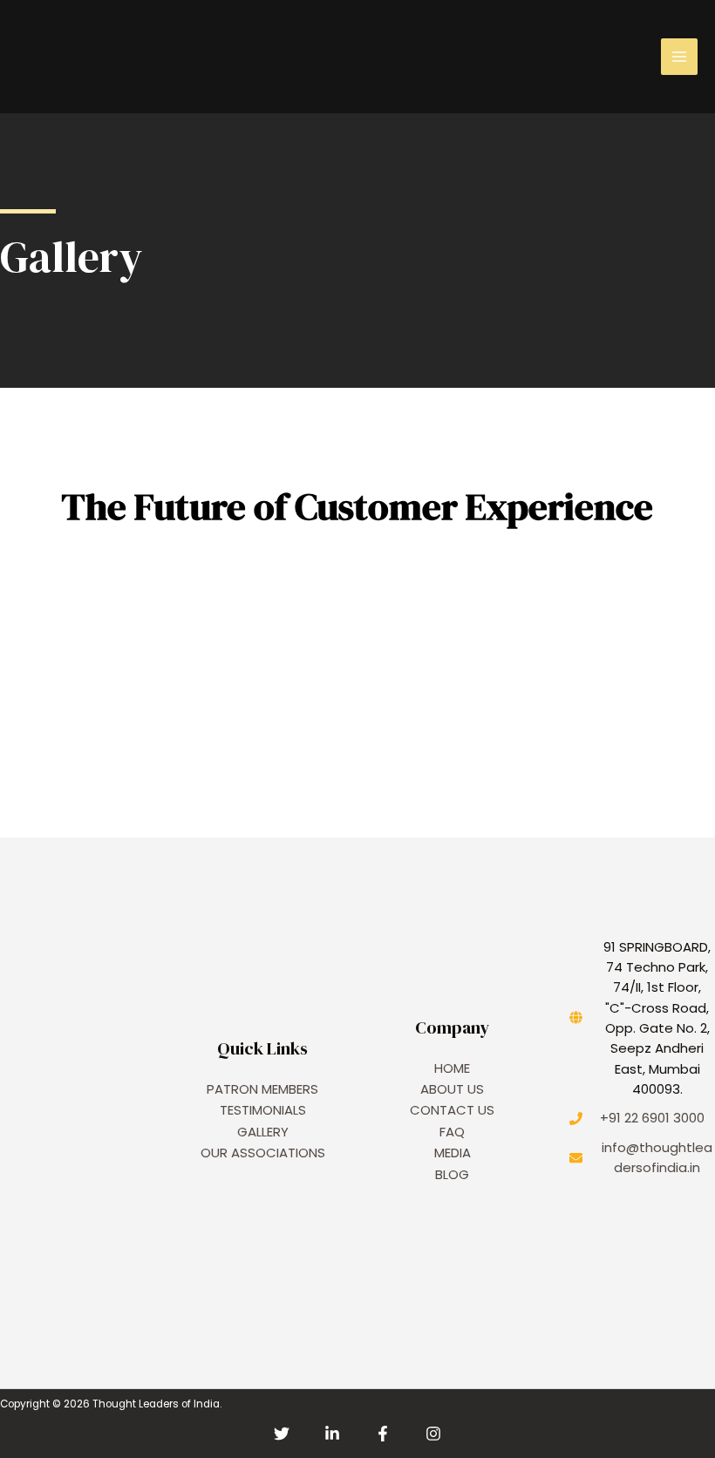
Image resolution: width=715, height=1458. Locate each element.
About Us (452, 1089)
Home (452, 1068)
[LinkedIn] (332, 1433)
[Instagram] (433, 1433)
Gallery (263, 1131)
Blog (452, 1174)
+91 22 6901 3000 (652, 1118)
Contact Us (452, 1110)
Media (452, 1152)
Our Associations (263, 1152)
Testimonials (263, 1110)
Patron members (262, 1089)
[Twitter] (281, 1433)
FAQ (452, 1131)
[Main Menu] (679, 56)
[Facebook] (383, 1433)
